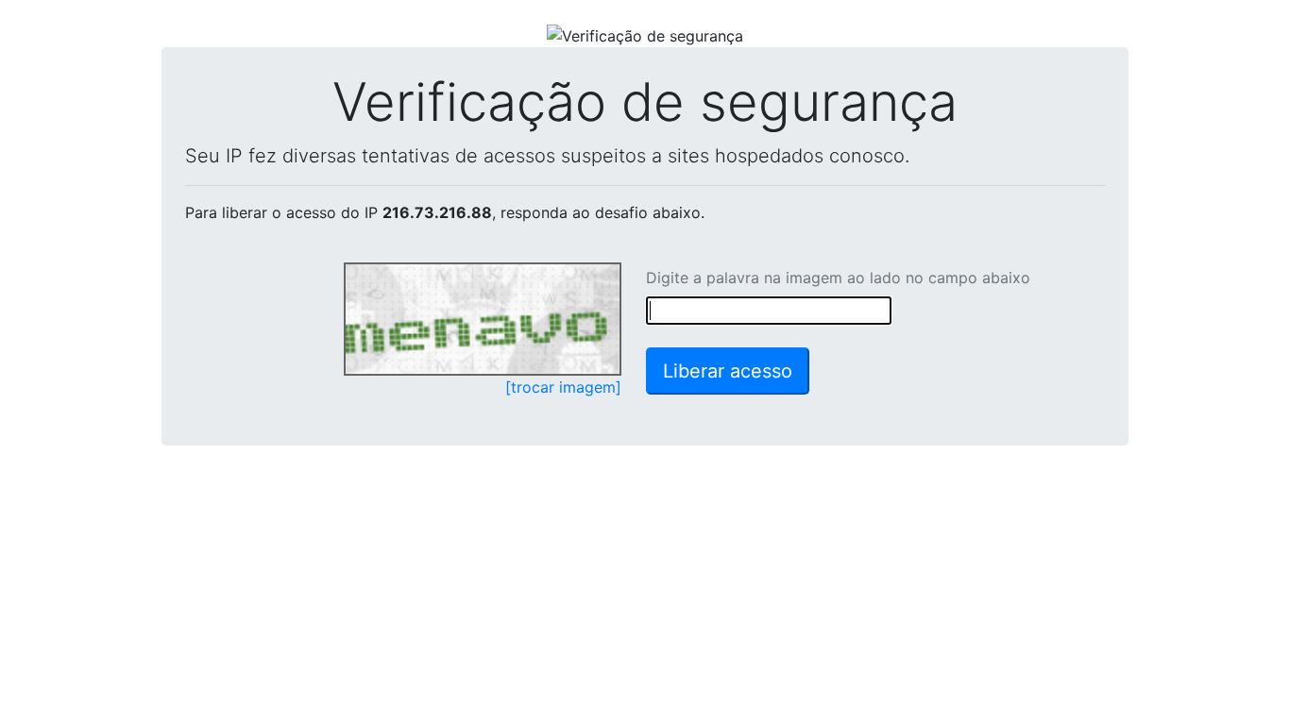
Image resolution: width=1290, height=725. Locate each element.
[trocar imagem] (563, 387)
